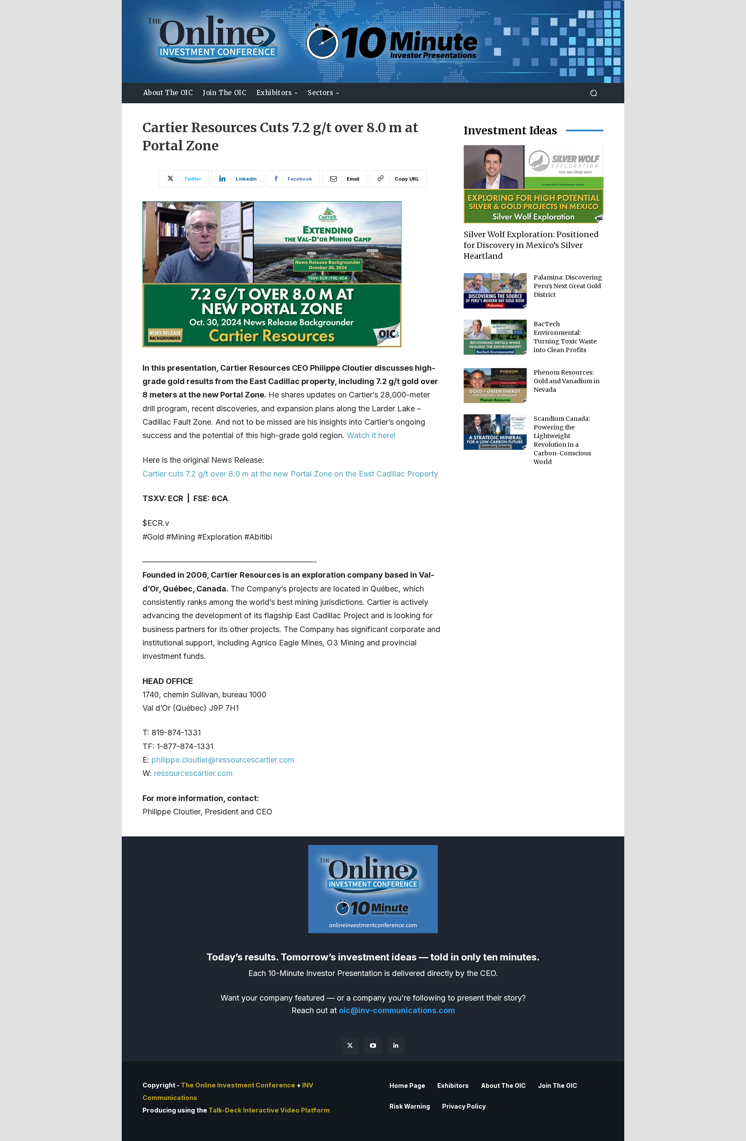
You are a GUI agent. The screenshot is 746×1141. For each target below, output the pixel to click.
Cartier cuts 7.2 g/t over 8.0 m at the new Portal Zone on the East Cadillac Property (290, 473)
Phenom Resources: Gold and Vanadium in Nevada (567, 381)
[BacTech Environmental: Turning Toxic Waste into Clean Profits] (495, 337)
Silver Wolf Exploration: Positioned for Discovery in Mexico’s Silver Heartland (531, 245)
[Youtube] (372, 1045)
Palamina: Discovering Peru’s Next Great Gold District (568, 286)
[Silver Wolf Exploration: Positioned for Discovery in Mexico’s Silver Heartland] (534, 184)
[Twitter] (349, 1045)
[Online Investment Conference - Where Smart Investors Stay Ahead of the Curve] (373, 41)
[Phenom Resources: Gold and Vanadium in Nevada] (495, 386)
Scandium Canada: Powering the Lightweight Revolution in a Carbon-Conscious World (562, 440)
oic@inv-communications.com (397, 1010)
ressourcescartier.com (193, 773)
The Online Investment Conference (238, 1085)
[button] (593, 93)
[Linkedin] (396, 1045)
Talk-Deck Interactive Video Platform (269, 1110)
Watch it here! (371, 435)
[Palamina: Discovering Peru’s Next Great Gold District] (495, 290)
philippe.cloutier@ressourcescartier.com (223, 759)
